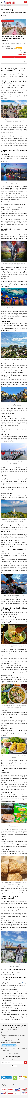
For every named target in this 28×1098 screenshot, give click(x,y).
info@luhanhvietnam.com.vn (15, 1056)
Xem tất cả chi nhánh (9, 1045)
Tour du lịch (3, 5)
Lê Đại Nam (15, 1029)
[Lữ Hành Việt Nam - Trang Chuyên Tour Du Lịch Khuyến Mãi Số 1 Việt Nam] (9, 2)
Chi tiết (13, 57)
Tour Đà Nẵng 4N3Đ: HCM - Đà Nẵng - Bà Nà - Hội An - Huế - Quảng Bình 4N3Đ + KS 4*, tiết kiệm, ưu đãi (13, 38)
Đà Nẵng (9, 5)
